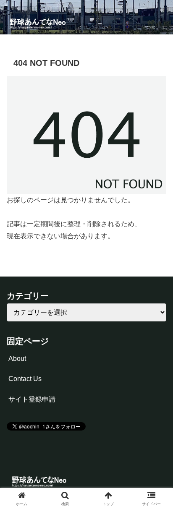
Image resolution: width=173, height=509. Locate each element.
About (17, 358)
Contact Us (25, 378)
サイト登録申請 (31, 399)
